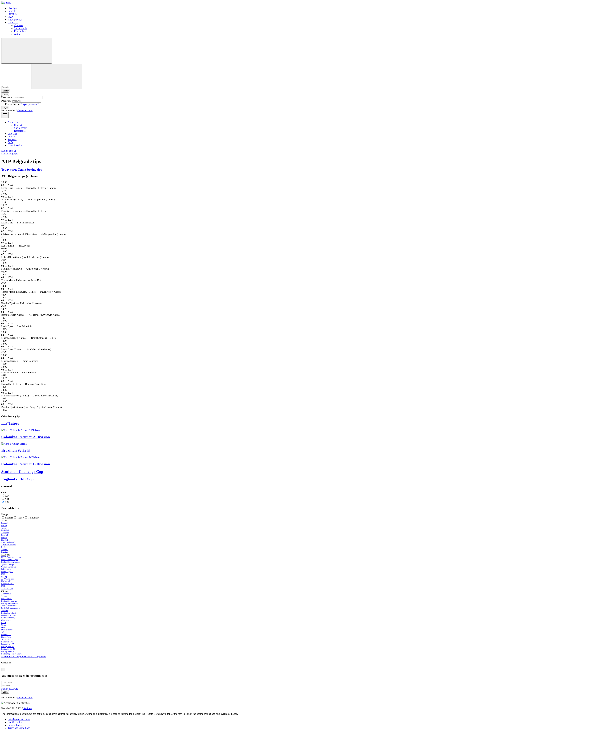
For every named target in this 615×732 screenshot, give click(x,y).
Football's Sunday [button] (8, 618)
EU (7, 495)
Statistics (12, 13)
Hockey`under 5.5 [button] (8, 651)
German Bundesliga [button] (8, 567)
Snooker (4, 549)
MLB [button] (3, 586)
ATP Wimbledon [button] (7, 579)
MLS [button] (3, 574)
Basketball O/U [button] (7, 642)
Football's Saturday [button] (8, 615)
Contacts (18, 25)
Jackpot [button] (4, 596)
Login (5, 107)
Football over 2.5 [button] (7, 644)
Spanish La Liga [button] (7, 564)
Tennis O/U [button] (5, 639)
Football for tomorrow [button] (9, 601)
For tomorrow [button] (6, 598)
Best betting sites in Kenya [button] (11, 654)
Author (17, 34)
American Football (8, 542)
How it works (15, 19)
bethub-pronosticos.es (19, 719)
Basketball (5, 530)
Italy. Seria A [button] (6, 569)
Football (4, 523)
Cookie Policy (15, 722)
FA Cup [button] (4, 576)
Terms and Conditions (19, 728)
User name (6, 97)
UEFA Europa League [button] (9, 560)
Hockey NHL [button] (6, 581)
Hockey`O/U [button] (6, 637)
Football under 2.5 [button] (8, 649)
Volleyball (5, 533)
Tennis (3, 528)
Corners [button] (4, 625)
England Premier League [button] (10, 562)
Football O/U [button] (6, 634)
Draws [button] (3, 627)
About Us (13, 22)
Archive (27, 708)
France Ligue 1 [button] (7, 572)
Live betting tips (9, 153)
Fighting (4, 552)
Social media (20, 28)
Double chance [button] (6, 630)
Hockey (4, 525)
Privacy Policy (15, 725)
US (7, 502)
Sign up (12, 150)
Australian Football (8, 545)
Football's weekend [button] (8, 613)
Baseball (4, 535)
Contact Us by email (35, 656)
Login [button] (5, 94)
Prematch (12, 11)
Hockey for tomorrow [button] (9, 603)
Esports (4, 537)
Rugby (3, 547)
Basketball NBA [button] (7, 584)
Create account (25, 110)
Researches (19, 31)
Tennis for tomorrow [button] (9, 606)
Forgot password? (29, 104)
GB (7, 499)
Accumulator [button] (6, 594)
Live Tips (12, 133)
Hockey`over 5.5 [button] (7, 647)
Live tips (12, 8)
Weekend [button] (4, 610)
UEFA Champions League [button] (11, 557)
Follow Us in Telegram (13, 656)
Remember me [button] (12, 104)
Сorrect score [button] (6, 620)
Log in (4, 150)
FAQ (10, 16)
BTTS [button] (3, 622)
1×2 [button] (2, 632)
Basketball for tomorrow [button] (10, 608)
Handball (4, 540)
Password (6, 100)
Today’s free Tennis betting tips (21, 169)
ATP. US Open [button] (7, 588)
